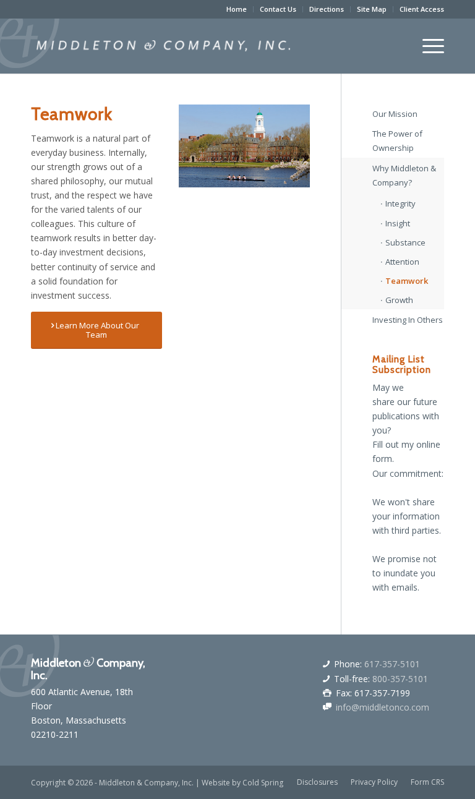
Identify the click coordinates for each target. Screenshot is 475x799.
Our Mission (394, 113)
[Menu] (427, 46)
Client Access (422, 9)
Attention (402, 261)
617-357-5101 (392, 664)
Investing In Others (407, 319)
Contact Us (278, 9)
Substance (405, 242)
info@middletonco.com (382, 707)
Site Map (372, 9)
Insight (397, 223)
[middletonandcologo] (163, 46)
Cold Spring (262, 782)
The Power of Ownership (397, 140)
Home (236, 9)
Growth (399, 300)
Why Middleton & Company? (404, 175)
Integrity (400, 203)
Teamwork (406, 280)
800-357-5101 (400, 679)
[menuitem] (237, 9)
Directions (326, 9)
